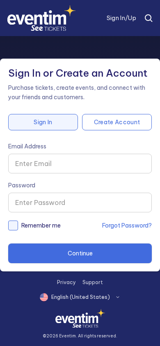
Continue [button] (80, 253)
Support (92, 282)
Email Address (27, 146)
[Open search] (148, 18)
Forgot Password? (127, 225)
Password (21, 185)
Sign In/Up (122, 18)
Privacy (66, 282)
